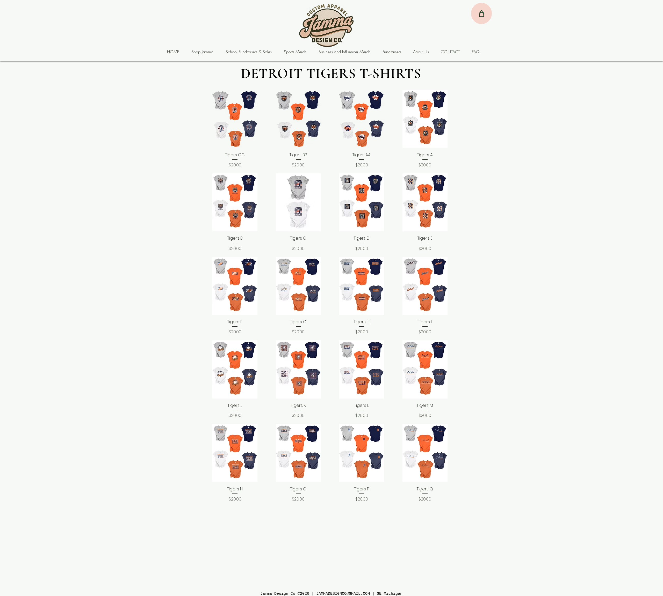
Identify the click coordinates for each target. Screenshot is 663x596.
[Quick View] (235, 119)
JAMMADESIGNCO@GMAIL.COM (343, 594)
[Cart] (481, 13)
